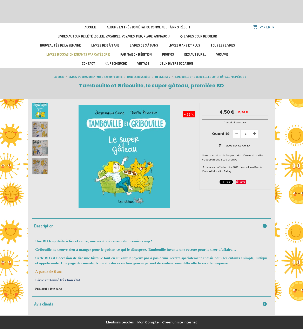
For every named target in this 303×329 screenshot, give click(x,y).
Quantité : (221, 133)
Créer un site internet (179, 322)
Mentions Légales (120, 322)
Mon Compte (148, 322)
